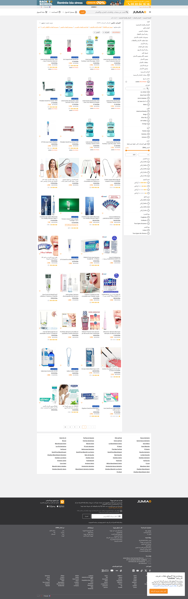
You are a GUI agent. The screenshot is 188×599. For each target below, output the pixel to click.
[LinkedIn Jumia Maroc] (133, 571)
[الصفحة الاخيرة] (65, 427)
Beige (145, 114)
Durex (135, 587)
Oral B (77, 584)
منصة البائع (90, 532)
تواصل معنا (148, 530)
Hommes (144, 134)
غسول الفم (145, 53)
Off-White (143, 120)
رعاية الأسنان (144, 43)
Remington (61, 582)
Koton (106, 582)
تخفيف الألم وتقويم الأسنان (140, 56)
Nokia (77, 577)
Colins (135, 579)
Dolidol (135, 585)
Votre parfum (118, 440)
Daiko (135, 580)
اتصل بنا (149, 534)
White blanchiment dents (114, 463)
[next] (40, 28)
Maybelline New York (87, 580)
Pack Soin (119, 460)
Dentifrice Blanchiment (115, 452)
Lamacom (105, 585)
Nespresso (90, 585)
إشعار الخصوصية (118, 536)
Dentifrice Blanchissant (59, 452)
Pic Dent (119, 472)
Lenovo (106, 587)
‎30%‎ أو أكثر (143, 169)
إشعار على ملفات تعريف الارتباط (114, 537)
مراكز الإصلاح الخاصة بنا (145, 551)
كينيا (63, 534)
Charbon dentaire (144, 457)
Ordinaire (144, 220)
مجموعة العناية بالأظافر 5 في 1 (50, 27)
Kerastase (105, 579)
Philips (62, 575)
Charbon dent (90, 457)
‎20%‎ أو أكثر (143, 172)
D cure (148, 463)
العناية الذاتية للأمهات (95, 27)
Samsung (47, 575)
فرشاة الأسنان (144, 65)
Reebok (62, 579)
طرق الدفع (148, 545)
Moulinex (90, 583)
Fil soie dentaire (89, 446)
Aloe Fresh (143, 95)
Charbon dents (117, 457)
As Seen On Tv (142, 101)
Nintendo (90, 588)
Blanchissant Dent (60, 443)
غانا (54, 532)
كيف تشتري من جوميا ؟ (145, 542)
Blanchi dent (90, 443)
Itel (107, 577)
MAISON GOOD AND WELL (87, 578)
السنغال (53, 534)
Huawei (120, 587)
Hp (121, 585)
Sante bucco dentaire (143, 440)
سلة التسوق (41, 12)
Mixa (92, 582)
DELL (135, 584)
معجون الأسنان (144, 68)
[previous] (119, 28)
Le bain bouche (145, 455)
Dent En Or (63, 438)
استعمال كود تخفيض (146, 544)
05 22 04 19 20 (141, 561)
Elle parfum (118, 438)
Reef (63, 580)
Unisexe (144, 137)
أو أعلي (136, 182)
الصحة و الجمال (137, 17)
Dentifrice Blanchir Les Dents (85, 452)
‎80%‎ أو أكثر (143, 200)
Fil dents (147, 449)
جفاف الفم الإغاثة (143, 47)
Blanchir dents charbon (59, 466)
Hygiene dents (89, 463)
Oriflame (76, 585)
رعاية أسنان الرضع (143, 50)
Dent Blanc (146, 443)
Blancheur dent (145, 466)
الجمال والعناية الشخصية (125, 17)
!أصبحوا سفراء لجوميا (88, 530)
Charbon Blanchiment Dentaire (56, 455)
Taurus (48, 579)
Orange (144, 124)
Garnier (120, 579)
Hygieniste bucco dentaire (114, 466)
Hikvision (119, 582)
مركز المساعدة (147, 532)
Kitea (106, 580)
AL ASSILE (144, 92)
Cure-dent (63, 463)
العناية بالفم (146, 28)
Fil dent (119, 446)
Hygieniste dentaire (88, 466)
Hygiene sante (61, 460)
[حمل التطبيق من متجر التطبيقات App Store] (60, 506)
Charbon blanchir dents (59, 469)
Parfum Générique (88, 440)
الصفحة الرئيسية (147, 17)
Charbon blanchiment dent (141, 472)
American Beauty (141, 111)
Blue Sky (144, 117)
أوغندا (62, 536)
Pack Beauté (90, 460)
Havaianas (119, 580)
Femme (144, 131)
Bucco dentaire (145, 438)
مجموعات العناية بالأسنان (141, 37)
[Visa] (116, 571)
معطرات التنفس (143, 31)
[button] (102, 54)
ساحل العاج (52, 530)
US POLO (47, 584)
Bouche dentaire (144, 452)
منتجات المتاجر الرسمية (140, 75)
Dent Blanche (145, 446)
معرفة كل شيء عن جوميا (116, 530)
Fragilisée (144, 217)
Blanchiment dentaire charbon (84, 469)
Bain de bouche (89, 455)
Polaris (62, 577)
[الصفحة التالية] (70, 427)
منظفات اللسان (143, 62)
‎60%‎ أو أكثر (143, 203)
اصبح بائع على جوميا (144, 7)
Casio (135, 577)
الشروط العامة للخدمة (116, 534)
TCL (49, 580)
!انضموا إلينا (119, 532)
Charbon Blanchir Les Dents (113, 469)
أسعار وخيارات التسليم (145, 549)
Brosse (64, 440)
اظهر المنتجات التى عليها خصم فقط (137, 144)
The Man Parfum (117, 449)
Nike (92, 587)
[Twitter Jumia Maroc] (146, 571)
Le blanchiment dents (115, 443)
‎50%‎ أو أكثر (143, 162)
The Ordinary (46, 582)
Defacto (134, 582)
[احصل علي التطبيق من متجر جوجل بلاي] (51, 506)
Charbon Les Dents (60, 457)
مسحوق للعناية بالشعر (66, 27)
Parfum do (146, 460)
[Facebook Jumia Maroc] (150, 571)
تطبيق (127, 147)
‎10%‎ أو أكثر (143, 176)
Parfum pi (63, 449)
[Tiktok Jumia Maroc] (142, 571)
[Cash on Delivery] (121, 571)
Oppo (77, 580)
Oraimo (76, 582)
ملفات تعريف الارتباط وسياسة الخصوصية (165, 585)
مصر (63, 530)
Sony (48, 577)
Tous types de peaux (140, 223)
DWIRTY (120, 575)
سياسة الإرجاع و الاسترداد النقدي (143, 547)
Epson (120, 577)
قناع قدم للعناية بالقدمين (81, 27)
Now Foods (76, 579)
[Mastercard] (111, 571)
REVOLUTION (60, 584)
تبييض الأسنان (144, 59)
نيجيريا (62, 532)
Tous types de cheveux (140, 233)
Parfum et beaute (88, 438)
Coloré (145, 230)
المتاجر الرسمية (118, 541)
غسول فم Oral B (108, 27)
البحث (82, 12)
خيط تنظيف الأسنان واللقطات (139, 40)
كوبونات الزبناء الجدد (88, 536)
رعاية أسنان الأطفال (142, 34)
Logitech (90, 575)
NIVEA (77, 575)
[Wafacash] (105, 571)
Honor (120, 584)
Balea (145, 104)
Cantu (135, 575)
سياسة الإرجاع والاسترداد (116, 539)
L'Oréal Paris (104, 584)
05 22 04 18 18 (132, 561)
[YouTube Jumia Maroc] (138, 571)
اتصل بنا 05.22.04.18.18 (145, 540)
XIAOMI (48, 585)
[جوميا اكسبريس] (143, 82)
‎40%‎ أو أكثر (143, 165)
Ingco (106, 575)
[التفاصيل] (126, 81)
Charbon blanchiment (143, 469)
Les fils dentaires (61, 446)
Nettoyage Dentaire (88, 449)
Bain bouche (118, 455)
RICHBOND (61, 585)
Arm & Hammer (142, 98)
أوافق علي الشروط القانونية (115, 507)
